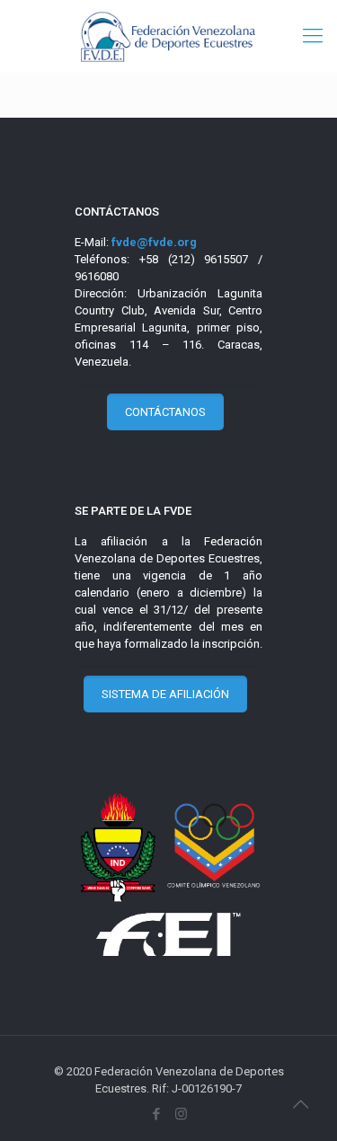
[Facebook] (156, 1114)
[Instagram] (181, 1114)
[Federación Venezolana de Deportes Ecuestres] (168, 36)
